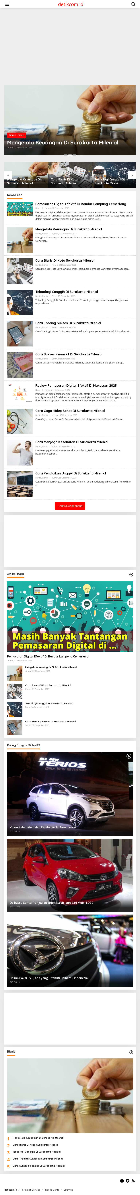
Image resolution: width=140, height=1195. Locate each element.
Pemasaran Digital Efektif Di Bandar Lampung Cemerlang (80, 204)
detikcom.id (70, 4)
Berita (12, 135)
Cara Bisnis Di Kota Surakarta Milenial (56, 142)
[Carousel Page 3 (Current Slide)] (74, 155)
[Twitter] (127, 1180)
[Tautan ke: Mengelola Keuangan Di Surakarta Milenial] (20, 239)
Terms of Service (30, 1189)
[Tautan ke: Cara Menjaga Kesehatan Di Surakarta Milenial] (20, 452)
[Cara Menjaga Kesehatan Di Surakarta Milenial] (56, 453)
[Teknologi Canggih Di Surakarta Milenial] (50, 303)
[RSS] (133, 1180)
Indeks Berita (52, 1189)
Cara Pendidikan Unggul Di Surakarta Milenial (70, 473)
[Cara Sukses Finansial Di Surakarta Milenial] (123, 362)
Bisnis (21, 135)
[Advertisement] (70, 19)
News (37, 208)
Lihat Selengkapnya (70, 506)
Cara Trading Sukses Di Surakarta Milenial (111, 181)
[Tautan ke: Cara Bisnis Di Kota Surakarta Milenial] (70, 120)
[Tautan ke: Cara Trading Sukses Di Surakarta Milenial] (20, 333)
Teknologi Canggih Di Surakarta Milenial (66, 181)
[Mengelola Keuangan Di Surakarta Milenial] (47, 240)
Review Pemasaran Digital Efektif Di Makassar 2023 (76, 385)
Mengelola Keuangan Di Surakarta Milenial (68, 229)
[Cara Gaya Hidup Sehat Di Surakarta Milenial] (123, 419)
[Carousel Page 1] (65, 155)
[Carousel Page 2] (70, 155)
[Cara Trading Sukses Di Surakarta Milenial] (130, 331)
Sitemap (68, 1189)
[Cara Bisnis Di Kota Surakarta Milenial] (129, 268)
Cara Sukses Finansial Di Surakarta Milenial (68, 354)
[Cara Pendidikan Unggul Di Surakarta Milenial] (36, 485)
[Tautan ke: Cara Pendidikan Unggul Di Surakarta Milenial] (20, 483)
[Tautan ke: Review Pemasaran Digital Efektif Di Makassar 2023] (20, 392)
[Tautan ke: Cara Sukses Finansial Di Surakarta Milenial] (20, 364)
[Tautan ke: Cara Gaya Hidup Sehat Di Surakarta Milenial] (20, 421)
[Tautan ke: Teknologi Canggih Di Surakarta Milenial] (20, 302)
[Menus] (7, 4)
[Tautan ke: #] (131, 574)
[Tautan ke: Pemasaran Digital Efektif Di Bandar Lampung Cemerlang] (20, 208)
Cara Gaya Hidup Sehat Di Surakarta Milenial (70, 411)
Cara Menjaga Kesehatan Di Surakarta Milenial (71, 442)
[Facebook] (122, 1180)
